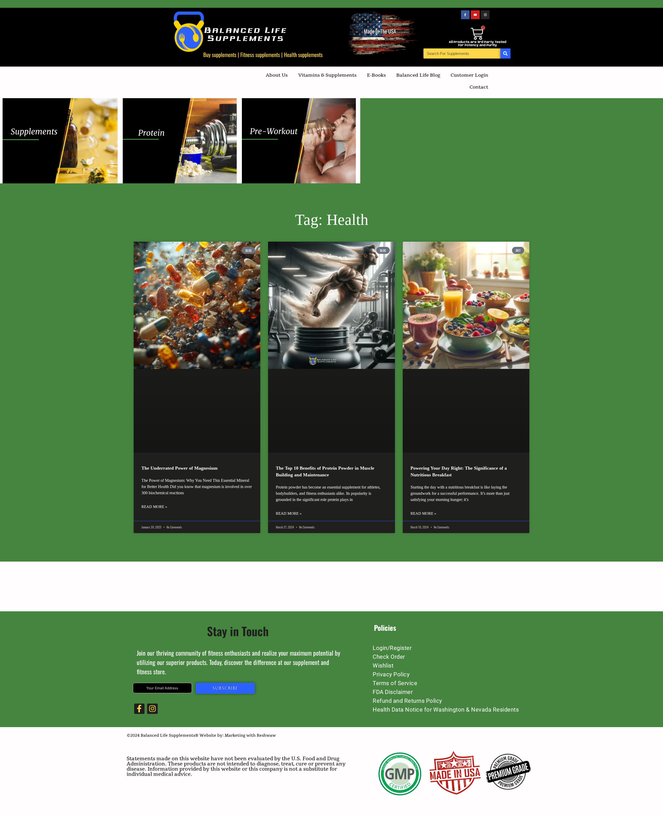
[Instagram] (485, 14)
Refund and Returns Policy (407, 701)
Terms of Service (395, 683)
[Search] (505, 53)
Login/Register (392, 648)
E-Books (376, 75)
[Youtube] (475, 14)
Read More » (154, 507)
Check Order (389, 657)
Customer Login (469, 75)
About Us (277, 75)
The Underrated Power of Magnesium (179, 468)
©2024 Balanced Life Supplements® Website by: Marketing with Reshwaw (201, 735)
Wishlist (383, 665)
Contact (479, 87)
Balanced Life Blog (418, 75)
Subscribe (225, 688)
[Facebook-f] (465, 14)
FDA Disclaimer (393, 692)
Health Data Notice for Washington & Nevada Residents (446, 709)
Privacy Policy (391, 674)
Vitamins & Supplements (327, 75)
